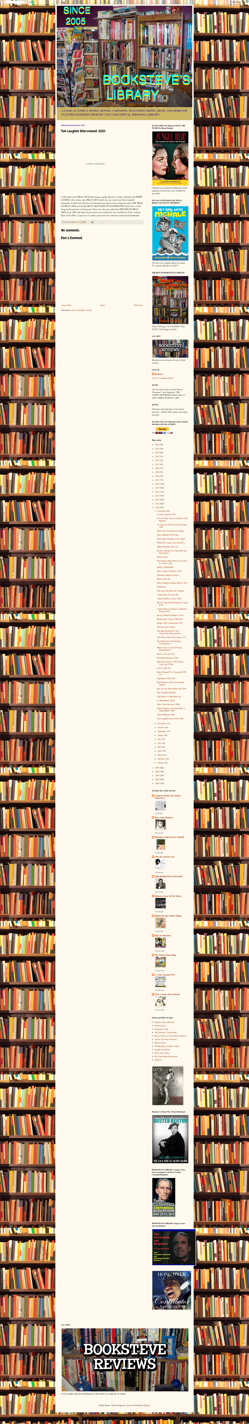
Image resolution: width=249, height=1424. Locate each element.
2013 (157, 495)
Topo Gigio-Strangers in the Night (171, 538)
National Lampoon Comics (168, 575)
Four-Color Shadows (164, 817)
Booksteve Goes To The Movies (168, 895)
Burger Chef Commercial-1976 (169, 623)
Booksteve (159, 374)
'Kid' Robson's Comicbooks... (166, 1032)
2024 (157, 452)
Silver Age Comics (162, 1053)
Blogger (147, 1405)
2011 (157, 503)
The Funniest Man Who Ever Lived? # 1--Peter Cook (172, 562)
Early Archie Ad (163, 668)
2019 (157, 472)
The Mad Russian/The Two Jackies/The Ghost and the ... (170, 632)
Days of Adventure (163, 935)
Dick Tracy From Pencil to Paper (170, 531)
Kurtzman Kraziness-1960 (167, 657)
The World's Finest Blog (165, 954)
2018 (157, 476)
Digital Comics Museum (164, 1022)
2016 (157, 483)
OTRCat (157, 1059)
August (160, 735)
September (162, 731)
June (159, 743)
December (161, 511)
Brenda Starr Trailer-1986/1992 (170, 619)
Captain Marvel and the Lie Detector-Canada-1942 (172, 610)
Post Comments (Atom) (82, 310)
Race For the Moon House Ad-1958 (171, 688)
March (160, 755)
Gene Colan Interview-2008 (168, 704)
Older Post (138, 305)
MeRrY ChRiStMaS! (165, 567)
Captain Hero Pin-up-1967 (168, 594)
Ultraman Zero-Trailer (166, 627)
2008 (157, 771)
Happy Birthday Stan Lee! (167, 546)
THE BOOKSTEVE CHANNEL (169, 876)
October (161, 727)
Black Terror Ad (163, 579)
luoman (129, 1405)
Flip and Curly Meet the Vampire (170, 590)
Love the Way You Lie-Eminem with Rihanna (172, 519)
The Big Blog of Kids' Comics (166, 1046)
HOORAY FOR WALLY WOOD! (169, 837)
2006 (157, 779)
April (159, 750)
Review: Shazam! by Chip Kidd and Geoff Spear (171, 551)
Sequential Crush (161, 1029)
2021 (157, 464)
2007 (157, 775)
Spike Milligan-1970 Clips (168, 534)
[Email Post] (92, 222)
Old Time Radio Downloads (165, 1056)
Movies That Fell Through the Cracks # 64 (172, 603)
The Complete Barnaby (166, 692)
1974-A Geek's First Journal (167, 994)
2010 (157, 507)
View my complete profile (162, 378)
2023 (157, 456)
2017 (157, 480)
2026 (157, 444)
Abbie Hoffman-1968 (165, 714)
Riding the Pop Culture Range (168, 915)
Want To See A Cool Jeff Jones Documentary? (169, 648)
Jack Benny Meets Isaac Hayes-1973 (171, 637)
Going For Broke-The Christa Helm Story (168, 796)
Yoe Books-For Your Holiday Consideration (169, 642)
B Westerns (161, 586)
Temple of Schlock (162, 1049)
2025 (157, 448)
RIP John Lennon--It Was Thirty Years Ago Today (170, 662)
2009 (157, 767)
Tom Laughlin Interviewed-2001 (170, 718)
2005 (157, 783)
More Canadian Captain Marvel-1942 (172, 582)
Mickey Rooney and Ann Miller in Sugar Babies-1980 (171, 709)
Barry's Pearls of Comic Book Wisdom (170, 1035)
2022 (157, 460)
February (161, 758)
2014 (157, 491)
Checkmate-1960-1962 (166, 678)
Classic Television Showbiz (165, 1039)
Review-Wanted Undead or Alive (170, 615)
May (159, 747)
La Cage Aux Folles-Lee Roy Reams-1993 (172, 525)
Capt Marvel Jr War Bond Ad (169, 696)
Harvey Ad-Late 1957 (166, 654)
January (160, 762)
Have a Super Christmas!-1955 (169, 571)
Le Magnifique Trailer (166, 700)
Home (102, 305)
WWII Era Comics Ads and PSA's (171, 542)
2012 (157, 499)
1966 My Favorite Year (165, 856)
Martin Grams (160, 1025)
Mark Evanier (160, 1042)
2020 (157, 468)
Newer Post (66, 305)
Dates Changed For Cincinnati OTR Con (171, 673)
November (162, 723)
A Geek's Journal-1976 (166, 514)
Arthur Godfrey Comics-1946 (169, 598)
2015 (157, 487)
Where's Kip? (162, 557)
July (159, 739)
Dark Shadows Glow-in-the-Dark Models (170, 683)
